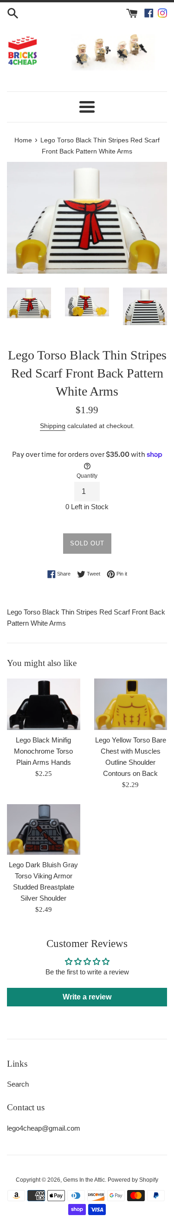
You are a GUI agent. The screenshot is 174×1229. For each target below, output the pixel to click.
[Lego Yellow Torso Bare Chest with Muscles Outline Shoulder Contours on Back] (131, 704)
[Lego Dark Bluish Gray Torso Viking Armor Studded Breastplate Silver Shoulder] (43, 829)
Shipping (52, 425)
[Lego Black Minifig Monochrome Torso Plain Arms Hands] (43, 704)
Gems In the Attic (84, 1180)
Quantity (87, 476)
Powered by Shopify (133, 1180)
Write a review (87, 997)
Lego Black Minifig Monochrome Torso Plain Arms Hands (43, 751)
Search (18, 1084)
